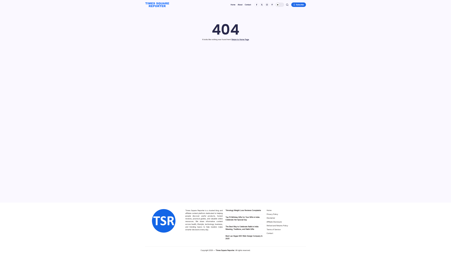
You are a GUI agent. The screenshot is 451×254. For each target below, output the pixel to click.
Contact (270, 233)
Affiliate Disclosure (274, 222)
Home (269, 210)
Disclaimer (271, 218)
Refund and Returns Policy (277, 225)
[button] (280, 5)
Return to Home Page (240, 39)
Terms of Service (274, 229)
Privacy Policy (272, 214)
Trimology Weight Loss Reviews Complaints (243, 210)
